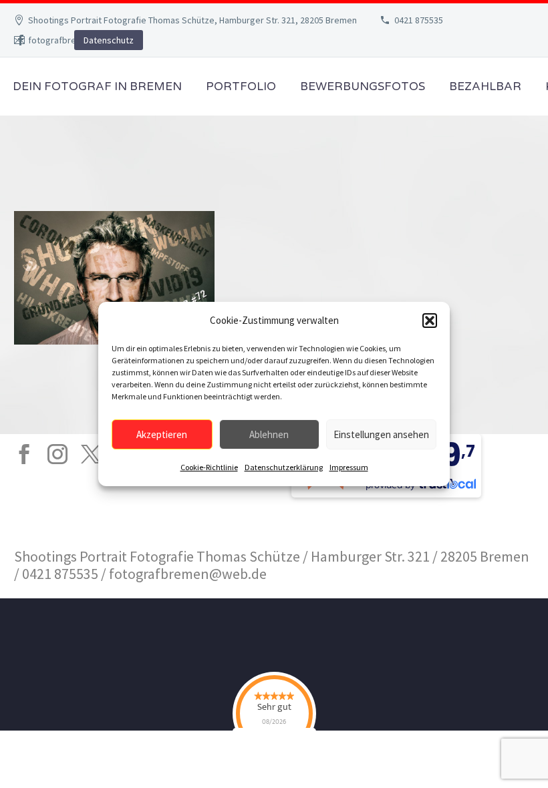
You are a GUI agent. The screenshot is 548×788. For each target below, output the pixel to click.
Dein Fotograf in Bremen (97, 86)
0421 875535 (418, 20)
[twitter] (91, 454)
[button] (429, 320)
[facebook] (24, 454)
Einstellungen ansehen (381, 434)
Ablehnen (269, 434)
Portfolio (241, 86)
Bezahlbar (485, 86)
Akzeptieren (161, 434)
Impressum (348, 467)
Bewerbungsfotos (362, 86)
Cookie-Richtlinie (209, 467)
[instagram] (57, 454)
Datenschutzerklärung (284, 467)
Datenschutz (109, 40)
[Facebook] (21, 40)
